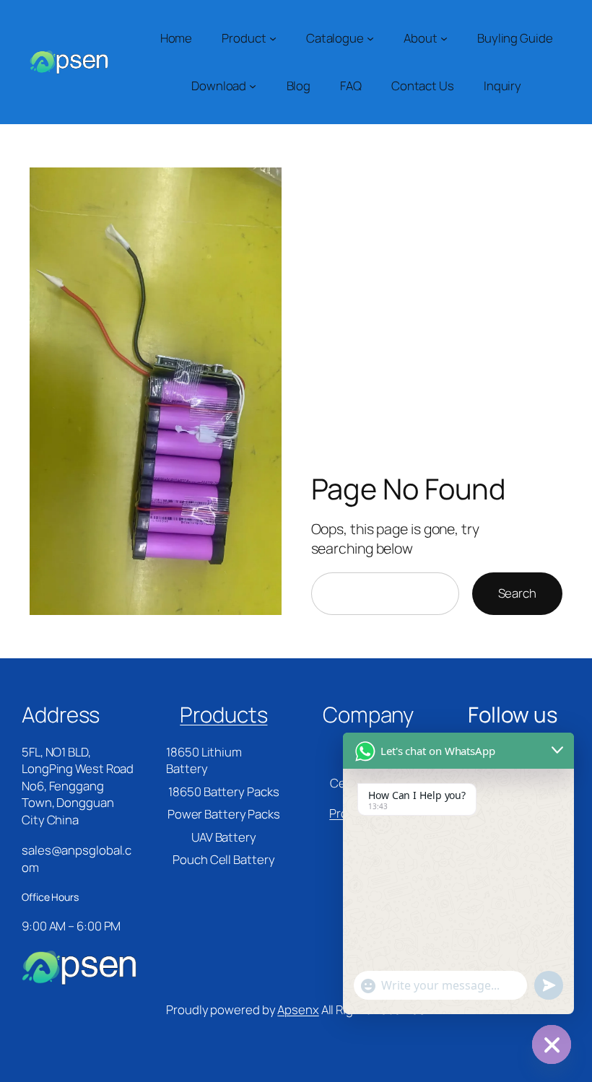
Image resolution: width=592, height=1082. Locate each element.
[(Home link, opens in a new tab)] (68, 62)
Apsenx (297, 1009)
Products (223, 714)
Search (517, 593)
